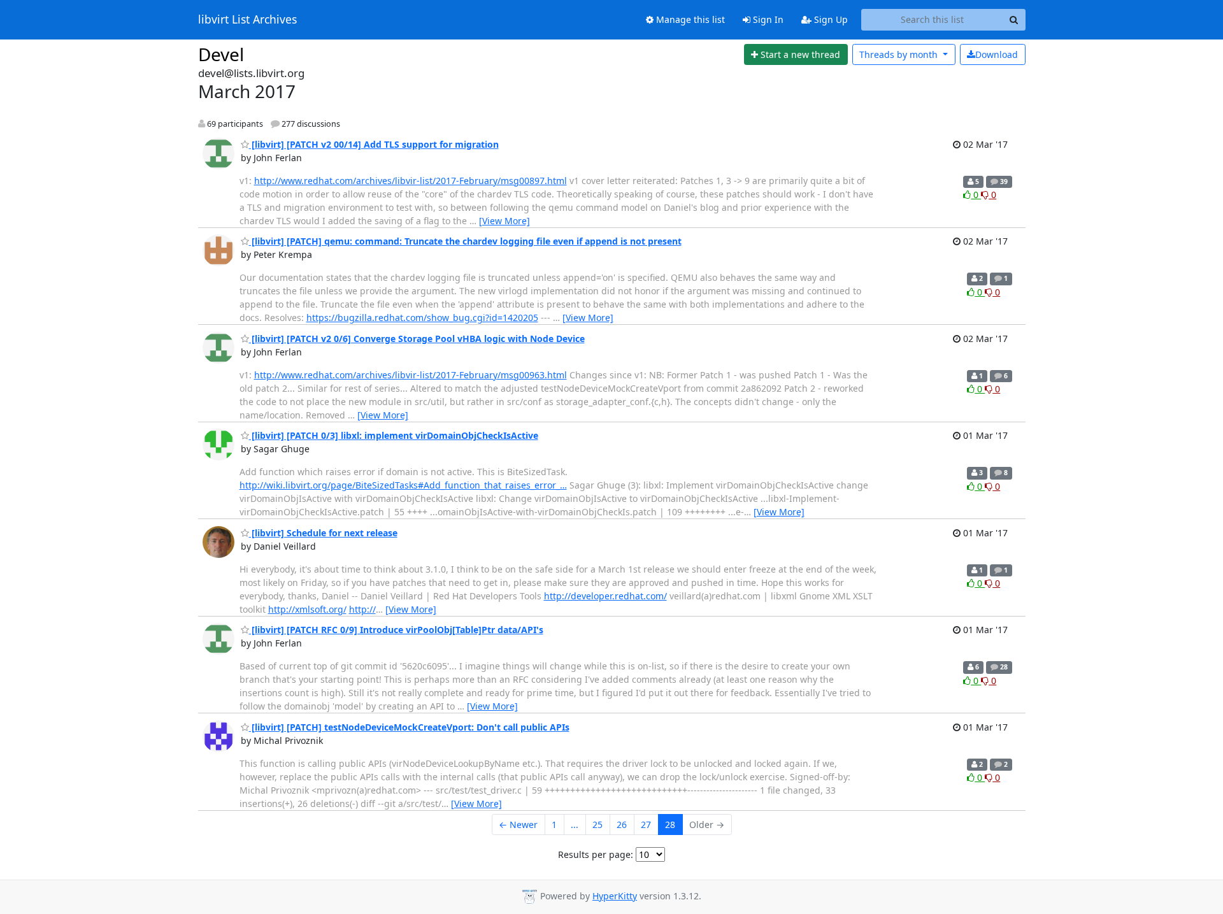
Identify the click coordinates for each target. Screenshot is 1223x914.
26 (622, 824)
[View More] (504, 221)
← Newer (518, 824)
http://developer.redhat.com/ (605, 596)
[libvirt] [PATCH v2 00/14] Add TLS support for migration (374, 144)
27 (646, 824)
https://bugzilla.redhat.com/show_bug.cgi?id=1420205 (422, 317)
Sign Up (830, 19)
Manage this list (689, 19)
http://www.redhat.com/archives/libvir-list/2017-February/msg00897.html (410, 181)
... (574, 824)
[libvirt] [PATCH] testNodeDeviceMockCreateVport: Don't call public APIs (409, 727)
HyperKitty (614, 896)
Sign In (766, 19)
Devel (221, 54)
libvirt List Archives (247, 19)
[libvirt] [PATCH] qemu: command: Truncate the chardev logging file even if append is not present (465, 241)
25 (597, 824)
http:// (362, 609)
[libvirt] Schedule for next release (323, 533)
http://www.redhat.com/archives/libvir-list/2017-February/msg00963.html (410, 375)
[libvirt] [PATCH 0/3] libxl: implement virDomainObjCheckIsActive (393, 435)
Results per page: (595, 854)
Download (996, 54)
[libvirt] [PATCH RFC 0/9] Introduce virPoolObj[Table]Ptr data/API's (396, 630)
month (899, 54)
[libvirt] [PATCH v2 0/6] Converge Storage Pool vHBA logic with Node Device (417, 338)
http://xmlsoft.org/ (307, 609)
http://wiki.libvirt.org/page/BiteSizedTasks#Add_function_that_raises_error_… (403, 485)
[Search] (1014, 20)
